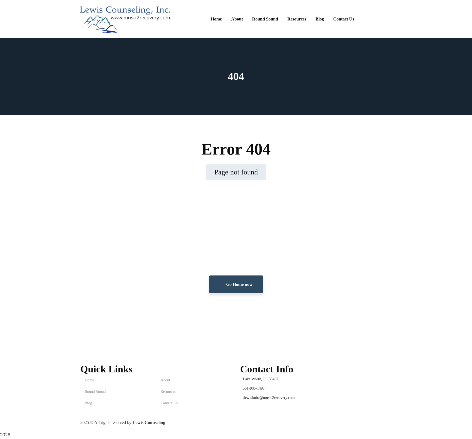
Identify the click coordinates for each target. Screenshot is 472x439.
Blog (88, 403)
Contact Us (169, 403)
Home (89, 380)
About (165, 380)
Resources (168, 392)
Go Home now (239, 284)
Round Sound (95, 392)
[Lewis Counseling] (125, 19)
